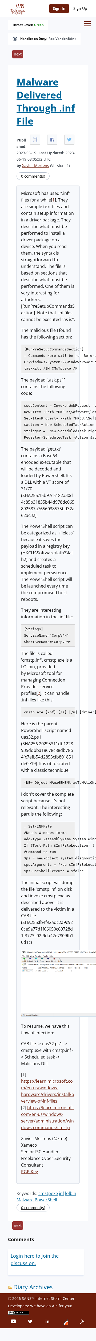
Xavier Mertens (35, 165)
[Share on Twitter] (69, 140)
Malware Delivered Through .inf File (46, 101)
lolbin (70, 1193)
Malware (25, 1200)
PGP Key (29, 1172)
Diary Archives (33, 1287)
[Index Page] (17, 8)
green (39, 25)
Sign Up (80, 8)
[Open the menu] (87, 23)
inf (61, 1193)
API (55, 1305)
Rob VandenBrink (62, 39)
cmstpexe (48, 1193)
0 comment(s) (33, 176)
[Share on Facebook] (52, 140)
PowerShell (46, 1200)
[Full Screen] (35, 140)
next (18, 54)
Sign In (59, 8)
